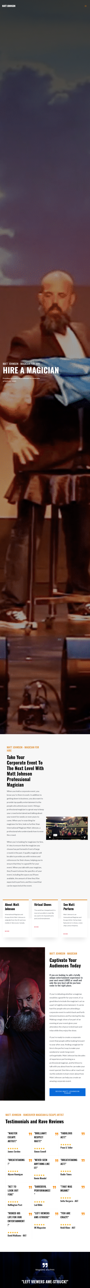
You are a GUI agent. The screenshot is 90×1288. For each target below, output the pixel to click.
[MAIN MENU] (85, 6)
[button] (7, 931)
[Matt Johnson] (8, 6)
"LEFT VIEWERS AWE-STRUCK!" (45, 1281)
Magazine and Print (45, 1269)
